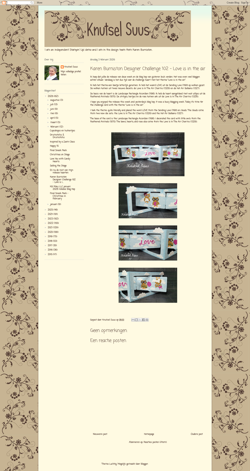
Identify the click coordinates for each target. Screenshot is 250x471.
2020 (51, 232)
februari (54, 127)
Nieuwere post (100, 434)
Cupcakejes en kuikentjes (62, 130)
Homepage (149, 434)
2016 (50, 250)
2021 (50, 227)
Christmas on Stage (60, 154)
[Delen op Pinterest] (147, 320)
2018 (50, 241)
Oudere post (197, 434)
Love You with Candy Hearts (60, 160)
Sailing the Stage (58, 165)
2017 (50, 245)
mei (52, 113)
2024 (51, 214)
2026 (51, 96)
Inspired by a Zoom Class (62, 142)
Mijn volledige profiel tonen (71, 73)
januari (54, 204)
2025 (51, 210)
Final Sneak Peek (58, 150)
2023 (51, 219)
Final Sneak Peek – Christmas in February (59, 196)
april (52, 118)
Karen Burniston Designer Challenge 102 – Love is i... (63, 179)
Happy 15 (54, 146)
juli (52, 104)
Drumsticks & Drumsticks (57, 136)
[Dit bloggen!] (136, 320)
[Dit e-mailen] (133, 320)
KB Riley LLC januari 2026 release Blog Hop (62, 188)
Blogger (144, 464)
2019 (50, 236)
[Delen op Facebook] (143, 320)
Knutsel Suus (71, 67)
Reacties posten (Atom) (155, 442)
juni (52, 109)
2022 (51, 223)
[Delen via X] (140, 320)
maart (53, 122)
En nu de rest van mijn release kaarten (61, 171)
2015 (50, 254)
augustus (55, 100)
